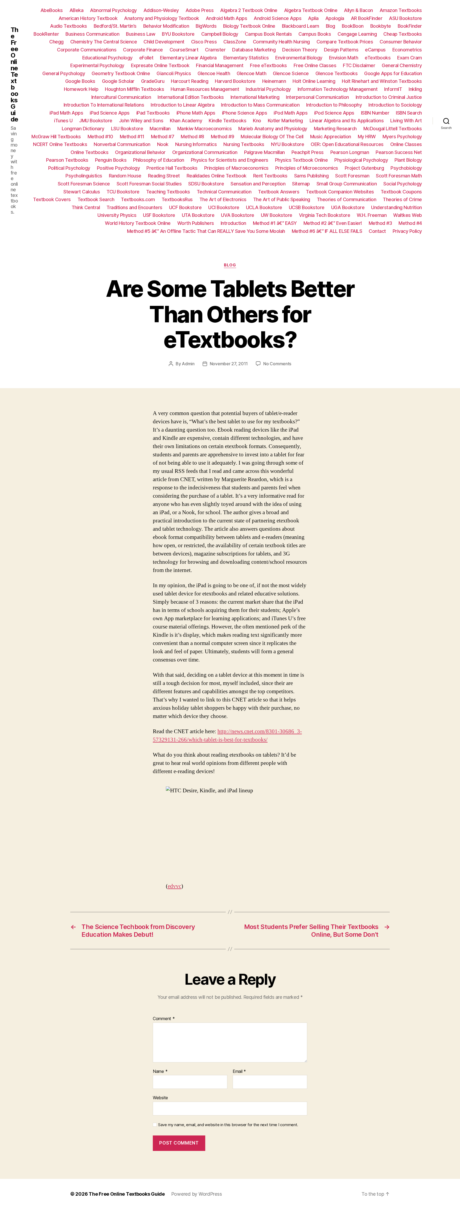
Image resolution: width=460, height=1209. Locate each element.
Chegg (56, 41)
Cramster (215, 49)
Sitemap (301, 183)
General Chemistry (402, 65)
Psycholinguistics (83, 175)
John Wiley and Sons (141, 120)
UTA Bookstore (198, 215)
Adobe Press (200, 10)
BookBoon (353, 26)
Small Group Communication (347, 183)
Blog (330, 26)
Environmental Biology (298, 57)
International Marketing (255, 97)
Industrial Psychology (268, 89)
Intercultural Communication (121, 97)
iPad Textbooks (153, 113)
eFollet (146, 57)
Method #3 (380, 223)
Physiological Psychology (361, 160)
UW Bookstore (276, 215)
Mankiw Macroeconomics (204, 128)
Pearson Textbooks (67, 160)
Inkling (415, 89)
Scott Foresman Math (399, 175)
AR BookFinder (367, 18)
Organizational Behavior (140, 152)
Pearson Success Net (399, 152)
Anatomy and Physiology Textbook (161, 18)
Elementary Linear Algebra (188, 57)
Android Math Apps (226, 18)
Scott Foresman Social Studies (149, 183)
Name (160, 1071)
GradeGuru (153, 81)
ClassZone (234, 41)
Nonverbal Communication (122, 144)
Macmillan (160, 128)
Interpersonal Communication (317, 97)
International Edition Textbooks (191, 97)
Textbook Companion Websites (340, 191)
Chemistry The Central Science (103, 41)
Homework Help (81, 89)
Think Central (86, 207)
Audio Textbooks (68, 26)
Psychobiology (406, 168)
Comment (164, 1018)
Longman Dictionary (83, 128)
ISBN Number (375, 113)
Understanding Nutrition (396, 207)
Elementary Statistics (246, 57)
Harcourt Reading (189, 81)
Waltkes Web (407, 215)
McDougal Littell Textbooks (392, 128)
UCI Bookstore (223, 207)
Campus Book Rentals (268, 34)
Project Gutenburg (364, 168)
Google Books (80, 81)
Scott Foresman (352, 175)
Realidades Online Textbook (217, 175)
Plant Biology (408, 160)
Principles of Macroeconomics (236, 168)
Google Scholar (118, 81)
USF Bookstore (159, 215)
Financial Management (219, 65)
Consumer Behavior (401, 41)
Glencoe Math (251, 73)
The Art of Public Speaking (281, 199)
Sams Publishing (311, 175)
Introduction (233, 223)
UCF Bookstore (185, 207)
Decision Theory (299, 49)
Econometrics (407, 49)
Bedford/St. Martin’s (115, 26)
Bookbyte (380, 26)
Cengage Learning (357, 34)
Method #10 (100, 136)
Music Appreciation (330, 136)
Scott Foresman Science (84, 183)
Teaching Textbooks (168, 191)
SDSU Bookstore (206, 183)
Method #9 (222, 136)
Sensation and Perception (258, 183)
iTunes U (63, 120)
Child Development (163, 41)
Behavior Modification (166, 26)
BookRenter (46, 34)
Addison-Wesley (161, 10)
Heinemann (274, 81)
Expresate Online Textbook (160, 65)
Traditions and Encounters (134, 207)
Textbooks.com (138, 199)
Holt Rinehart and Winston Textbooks (382, 81)
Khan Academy (186, 120)
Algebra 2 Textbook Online (248, 10)
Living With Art (406, 120)
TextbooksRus (177, 199)
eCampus (375, 49)
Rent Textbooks (270, 175)
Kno (257, 120)
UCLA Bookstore (264, 207)
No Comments (277, 363)
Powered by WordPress (196, 1194)
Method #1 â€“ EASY (275, 223)
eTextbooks (378, 57)
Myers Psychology (402, 136)
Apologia (334, 18)
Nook (163, 144)
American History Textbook (88, 18)
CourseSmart (184, 49)
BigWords (206, 26)
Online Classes (406, 144)
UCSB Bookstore (307, 207)
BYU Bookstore (178, 34)
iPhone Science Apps (244, 113)
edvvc (174, 886)
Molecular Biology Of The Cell (272, 136)
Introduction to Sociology (395, 105)
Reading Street (164, 175)
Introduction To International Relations (104, 105)
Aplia (313, 18)
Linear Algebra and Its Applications (347, 120)
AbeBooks (51, 10)
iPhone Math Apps (195, 113)
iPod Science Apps (334, 113)
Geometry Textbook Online (121, 73)
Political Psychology (69, 168)
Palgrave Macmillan (264, 152)
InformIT (393, 89)
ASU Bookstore (405, 18)
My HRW (367, 136)
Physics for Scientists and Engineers (229, 160)
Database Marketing (254, 49)
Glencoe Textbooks (336, 73)
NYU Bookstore (287, 144)
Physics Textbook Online (301, 160)
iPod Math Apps (290, 113)
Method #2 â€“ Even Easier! (332, 223)
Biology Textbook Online (249, 26)
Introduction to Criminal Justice (389, 97)
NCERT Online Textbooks (60, 144)
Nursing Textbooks (243, 144)
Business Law (140, 34)
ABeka (76, 10)
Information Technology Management (338, 89)
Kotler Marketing (285, 120)
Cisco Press (204, 41)
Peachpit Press (307, 152)
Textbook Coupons (401, 191)
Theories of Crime (402, 199)
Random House (125, 175)
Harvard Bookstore (235, 81)
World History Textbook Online (138, 223)
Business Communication (92, 34)
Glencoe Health (214, 73)
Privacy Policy (407, 231)
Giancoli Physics (174, 73)
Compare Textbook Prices (345, 41)
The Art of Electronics (223, 199)
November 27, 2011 (229, 363)
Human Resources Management (205, 89)
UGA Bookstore (348, 207)
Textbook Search (95, 199)
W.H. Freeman (372, 215)
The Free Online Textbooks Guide (14, 75)
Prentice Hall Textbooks (172, 168)
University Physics (116, 215)
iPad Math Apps (66, 113)
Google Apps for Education (393, 73)
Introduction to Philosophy (334, 105)
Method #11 (132, 136)
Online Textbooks (89, 152)
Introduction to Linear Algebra (182, 105)
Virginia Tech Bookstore (324, 215)
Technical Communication (224, 191)
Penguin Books (111, 160)
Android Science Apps (277, 18)
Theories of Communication (346, 199)
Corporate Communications (86, 49)
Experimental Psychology (97, 65)
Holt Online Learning (314, 81)
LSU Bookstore (127, 128)
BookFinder (410, 26)
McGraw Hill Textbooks (56, 136)
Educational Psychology (107, 57)
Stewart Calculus (81, 191)
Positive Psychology (118, 168)
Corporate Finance (143, 49)
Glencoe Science (291, 73)
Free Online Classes (315, 65)
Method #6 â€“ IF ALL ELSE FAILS (327, 231)
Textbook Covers (52, 199)
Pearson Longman (349, 152)
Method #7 (162, 136)
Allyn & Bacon (358, 10)
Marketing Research (335, 128)
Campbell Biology (219, 34)
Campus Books (314, 34)
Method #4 (410, 223)
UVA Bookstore (237, 215)
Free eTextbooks (268, 65)
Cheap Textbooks (402, 34)
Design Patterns (341, 49)
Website (160, 1097)
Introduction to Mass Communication (260, 105)
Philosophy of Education (158, 160)
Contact (377, 231)
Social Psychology (402, 183)
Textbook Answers (278, 191)
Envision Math (343, 57)
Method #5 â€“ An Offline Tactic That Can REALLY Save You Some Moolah (206, 231)
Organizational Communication (204, 152)
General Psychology (63, 73)
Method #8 (192, 136)
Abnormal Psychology (113, 10)
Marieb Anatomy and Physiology (272, 128)
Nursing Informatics (196, 144)
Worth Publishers (195, 223)
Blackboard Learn (300, 26)
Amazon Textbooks (401, 10)
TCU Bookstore (122, 191)
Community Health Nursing (281, 41)
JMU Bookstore (95, 120)
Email (239, 1071)
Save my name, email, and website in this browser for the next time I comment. (228, 1124)
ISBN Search (409, 113)
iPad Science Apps (110, 113)
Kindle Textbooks (227, 120)
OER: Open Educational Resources (347, 144)
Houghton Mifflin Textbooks (134, 89)
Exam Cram (409, 57)
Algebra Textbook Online (311, 10)
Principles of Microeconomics (306, 168)
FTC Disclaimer (359, 65)
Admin (188, 363)
